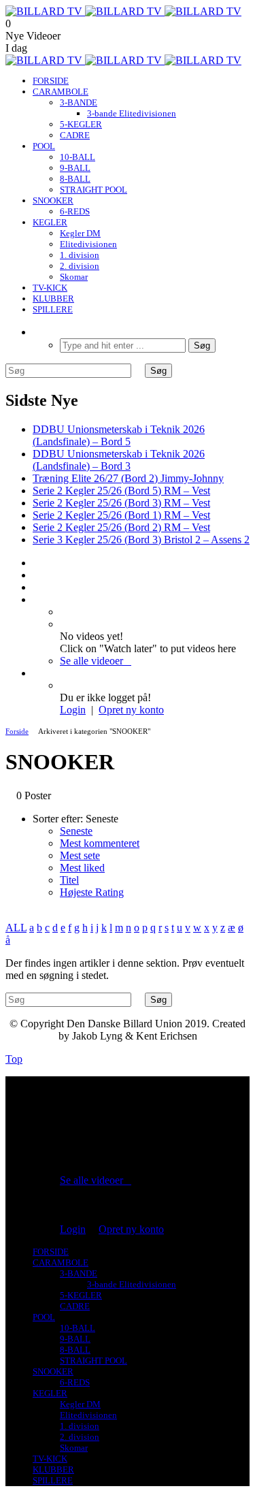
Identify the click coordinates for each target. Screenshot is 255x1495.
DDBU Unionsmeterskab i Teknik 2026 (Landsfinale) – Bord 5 (119, 435)
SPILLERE (53, 309)
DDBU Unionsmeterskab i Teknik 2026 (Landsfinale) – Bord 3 (119, 460)
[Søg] (37, 332)
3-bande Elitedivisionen (131, 113)
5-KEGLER (81, 124)
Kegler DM (80, 233)
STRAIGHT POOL (93, 189)
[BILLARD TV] (123, 11)
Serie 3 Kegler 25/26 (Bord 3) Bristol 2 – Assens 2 (141, 539)
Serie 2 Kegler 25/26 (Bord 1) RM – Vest (121, 515)
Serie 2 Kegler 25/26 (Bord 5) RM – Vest (121, 490)
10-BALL (77, 157)
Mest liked (82, 867)
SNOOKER (53, 200)
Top (13, 1059)
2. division (79, 266)
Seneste (76, 831)
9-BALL (75, 168)
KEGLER (50, 222)
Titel (69, 880)
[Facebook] (37, 562)
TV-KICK (50, 288)
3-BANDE (78, 102)
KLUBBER (53, 298)
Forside (17, 731)
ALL (16, 927)
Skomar (74, 277)
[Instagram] (37, 587)
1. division (79, 255)
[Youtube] (37, 575)
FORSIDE (51, 81)
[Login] (37, 673)
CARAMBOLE (60, 91)
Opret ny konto (131, 710)
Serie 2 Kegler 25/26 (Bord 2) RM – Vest (121, 527)
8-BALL (75, 179)
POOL (44, 146)
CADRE (75, 135)
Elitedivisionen (88, 244)
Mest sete (80, 855)
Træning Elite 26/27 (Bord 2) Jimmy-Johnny (128, 478)
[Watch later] (37, 599)
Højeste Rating (92, 892)
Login (73, 710)
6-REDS (75, 211)
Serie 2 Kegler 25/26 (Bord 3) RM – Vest (121, 503)
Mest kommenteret (99, 843)
